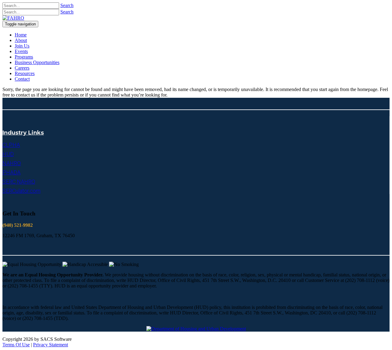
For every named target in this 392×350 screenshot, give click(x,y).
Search (67, 5)
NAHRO (11, 163)
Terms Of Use (16, 344)
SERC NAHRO (18, 181)
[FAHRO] (13, 18)
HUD (8, 154)
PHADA (11, 172)
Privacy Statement (50, 344)
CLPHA (11, 145)
